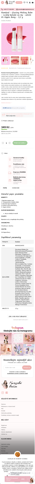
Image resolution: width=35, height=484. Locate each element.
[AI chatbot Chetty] (31, 480)
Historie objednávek (6, 432)
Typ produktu (4, 446)
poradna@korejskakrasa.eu (26, 9)
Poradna (19, 2)
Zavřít (18, 152)
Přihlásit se (27, 367)
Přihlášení (3, 427)
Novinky (3, 451)
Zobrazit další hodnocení (20, 319)
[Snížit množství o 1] (3, 143)
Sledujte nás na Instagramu (17, 331)
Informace (21, 465)
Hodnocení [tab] (15, 188)
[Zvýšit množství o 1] (10, 143)
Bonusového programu (18, 108)
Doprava (3, 404)
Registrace (4, 425)
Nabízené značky (5, 444)
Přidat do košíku (19, 143)
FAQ (2, 408)
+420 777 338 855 (8, 9)
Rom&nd (17, 241)
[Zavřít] (32, 473)
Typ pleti (3, 448)
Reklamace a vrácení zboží (8, 406)
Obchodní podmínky (6, 413)
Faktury (3, 429)
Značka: (6, 20)
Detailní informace (6, 102)
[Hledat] (27, 2)
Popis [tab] (5, 188)
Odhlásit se (4, 434)
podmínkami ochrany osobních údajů (17, 373)
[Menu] (2, 2)
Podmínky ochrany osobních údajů (10, 415)
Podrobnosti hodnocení (24, 68)
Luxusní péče (4, 453)
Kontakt (3, 410)
